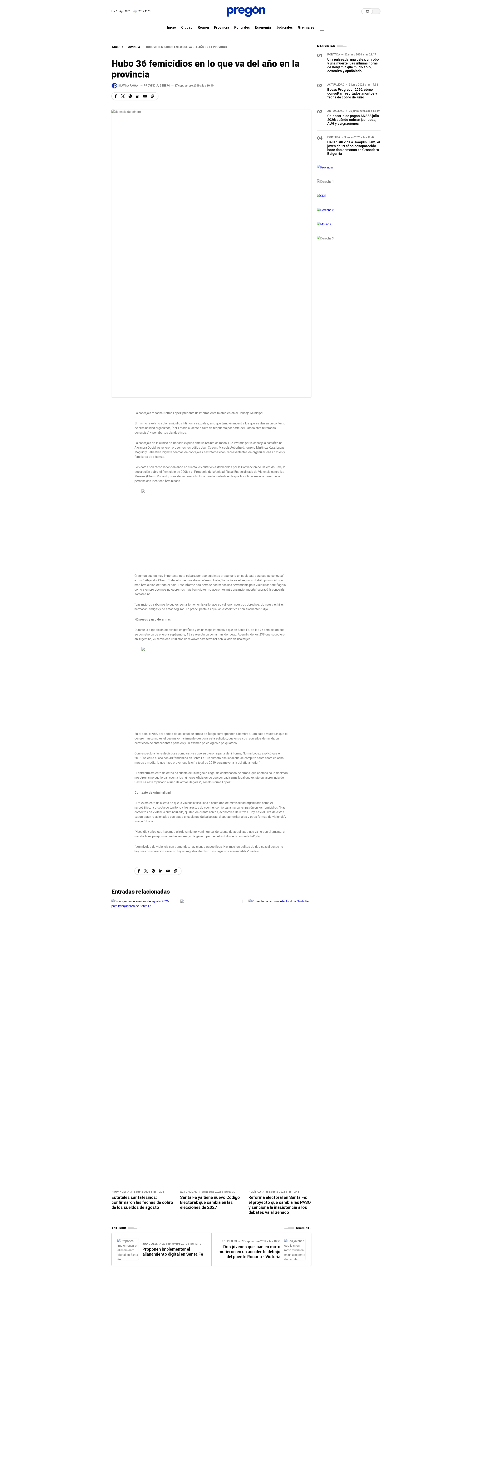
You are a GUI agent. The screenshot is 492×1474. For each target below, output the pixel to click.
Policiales (229, 1241)
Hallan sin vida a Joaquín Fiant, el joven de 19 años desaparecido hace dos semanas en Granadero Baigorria (353, 148)
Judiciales (150, 1243)
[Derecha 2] (349, 210)
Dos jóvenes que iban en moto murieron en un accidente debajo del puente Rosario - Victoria (249, 1251)
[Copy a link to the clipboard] (152, 96)
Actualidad (188, 1191)
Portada (333, 54)
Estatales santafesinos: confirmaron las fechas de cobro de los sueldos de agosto (142, 1202)
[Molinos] (349, 224)
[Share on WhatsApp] (130, 96)
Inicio (115, 47)
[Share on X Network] (123, 96)
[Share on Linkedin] (137, 96)
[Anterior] (128, 1249)
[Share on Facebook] (115, 96)
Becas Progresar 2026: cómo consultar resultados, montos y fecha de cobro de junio (352, 93)
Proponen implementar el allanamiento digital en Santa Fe (172, 1252)
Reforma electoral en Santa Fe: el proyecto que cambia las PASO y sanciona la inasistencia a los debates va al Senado (279, 1205)
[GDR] (349, 196)
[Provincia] (349, 167)
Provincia (132, 47)
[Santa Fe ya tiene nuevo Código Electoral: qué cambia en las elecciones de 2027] (211, 1043)
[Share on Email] (145, 96)
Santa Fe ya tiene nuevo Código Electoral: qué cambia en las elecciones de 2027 (210, 1202)
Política (254, 1191)
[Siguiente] (294, 1249)
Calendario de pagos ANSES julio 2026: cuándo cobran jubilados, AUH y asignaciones (353, 119)
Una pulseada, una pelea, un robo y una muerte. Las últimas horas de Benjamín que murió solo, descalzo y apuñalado (353, 65)
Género (165, 85)
